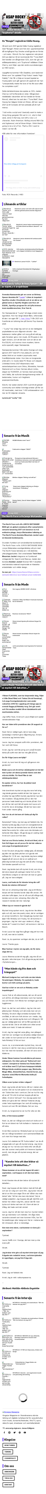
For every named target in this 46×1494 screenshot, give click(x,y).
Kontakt (8, 1485)
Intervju (5, 678)
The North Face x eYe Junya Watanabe (22, 516)
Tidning (7, 1452)
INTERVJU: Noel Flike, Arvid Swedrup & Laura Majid (23, 684)
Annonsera (9, 1472)
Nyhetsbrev (9, 1445)
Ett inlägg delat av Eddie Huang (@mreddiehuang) (23, 188)
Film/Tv (5, 26)
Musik (4, 280)
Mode (4, 513)
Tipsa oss (8, 1478)
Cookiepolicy (10, 1458)
